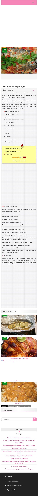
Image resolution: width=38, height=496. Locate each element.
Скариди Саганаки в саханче (19, 381)
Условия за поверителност (15, 485)
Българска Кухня (14, 406)
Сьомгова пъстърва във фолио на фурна (19, 336)
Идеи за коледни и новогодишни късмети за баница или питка (19, 452)
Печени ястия (26, 406)
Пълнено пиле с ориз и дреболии (19, 358)
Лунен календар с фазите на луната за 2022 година (19, 445)
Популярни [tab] (19, 429)
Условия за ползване (13, 481)
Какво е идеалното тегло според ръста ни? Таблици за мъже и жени (19, 462)
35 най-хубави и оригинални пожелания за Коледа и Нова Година (19, 441)
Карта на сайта (11, 490)
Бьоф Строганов (19, 403)
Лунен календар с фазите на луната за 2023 (19, 456)
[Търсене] (35, 419)
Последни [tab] (19, 434)
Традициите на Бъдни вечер (19, 458)
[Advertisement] (19, 26)
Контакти (9, 476)
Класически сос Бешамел (19, 466)
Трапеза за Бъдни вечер (19, 448)
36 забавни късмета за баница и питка (19, 438)
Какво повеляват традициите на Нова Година (19, 469)
